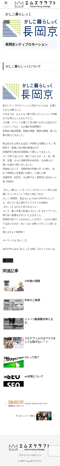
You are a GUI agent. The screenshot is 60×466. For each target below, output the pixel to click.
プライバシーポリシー (30, 455)
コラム (9, 260)
